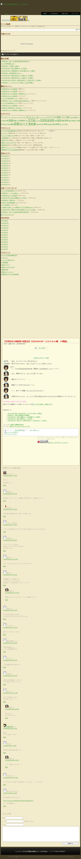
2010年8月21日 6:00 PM (12, 709)
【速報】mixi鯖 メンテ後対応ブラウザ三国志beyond (17, 207)
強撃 (56, 120)
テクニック (32, 117)
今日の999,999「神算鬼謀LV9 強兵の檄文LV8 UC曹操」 (19, 71)
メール (4, 821)
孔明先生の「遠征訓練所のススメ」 (12, 73)
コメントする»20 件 (12, 432)
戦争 (59, 120)
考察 (45, 124)
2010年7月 (5, 170)
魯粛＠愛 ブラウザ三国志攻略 (10, 150)
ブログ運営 (65, 117)
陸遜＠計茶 (10, 726)
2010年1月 (5, 184)
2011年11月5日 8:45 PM (10, 793)
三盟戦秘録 (5, 138)
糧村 (42, 124)
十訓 (18, 120)
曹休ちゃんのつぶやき (8, 142)
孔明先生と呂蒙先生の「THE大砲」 (12, 108)
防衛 (57, 124)
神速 (37, 124)
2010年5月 (5, 175)
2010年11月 (5, 161)
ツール (23, 117)
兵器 (6, 120)
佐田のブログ (5, 140)
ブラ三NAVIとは (54, 13)
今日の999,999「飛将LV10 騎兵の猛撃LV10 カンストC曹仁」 (19, 209)
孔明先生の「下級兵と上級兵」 (11, 66)
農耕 (51, 124)
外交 (26, 120)
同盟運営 (22, 120)
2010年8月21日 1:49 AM (12, 593)
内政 (11, 120)
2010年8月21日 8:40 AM (10, 643)
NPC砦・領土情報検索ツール (10, 202)
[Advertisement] (57, 18)
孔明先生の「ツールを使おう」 (11, 193)
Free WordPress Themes (31, 856)
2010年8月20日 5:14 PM (10, 475)
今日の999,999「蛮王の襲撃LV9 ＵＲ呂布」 (15, 68)
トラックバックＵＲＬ (10, 434)
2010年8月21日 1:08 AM (10, 574)
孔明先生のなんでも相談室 (9, 89)
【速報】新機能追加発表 (16, 424)
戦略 (63, 120)
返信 (4, 485)
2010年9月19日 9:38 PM (12, 760)
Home (45, 13)
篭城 (40, 124)
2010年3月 (5, 180)
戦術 (66, 120)
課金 (48, 124)
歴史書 (32, 124)
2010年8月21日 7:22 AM (10, 627)
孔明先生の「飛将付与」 (9, 200)
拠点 (70, 120)
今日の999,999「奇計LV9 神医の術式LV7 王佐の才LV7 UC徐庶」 (22, 80)
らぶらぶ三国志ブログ (8, 135)
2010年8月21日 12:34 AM (10, 559)
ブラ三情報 (56, 117)
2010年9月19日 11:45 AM (10, 777)
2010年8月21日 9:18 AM (10, 660)
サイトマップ (75, 13)
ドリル (45, 117)
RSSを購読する (14, 54)
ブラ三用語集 (5, 205)
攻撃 (4, 124)
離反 (66, 124)
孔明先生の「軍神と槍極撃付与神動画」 (18, 415)
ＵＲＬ (4, 824)
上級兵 (72, 117)
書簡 (9, 124)
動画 (15, 120)
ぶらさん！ (5, 133)
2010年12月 (5, 158)
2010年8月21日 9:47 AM (10, 675)
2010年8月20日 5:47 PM (10, 494)
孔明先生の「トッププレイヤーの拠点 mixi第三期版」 (18, 82)
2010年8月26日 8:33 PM (10, 728)
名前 (3, 818)
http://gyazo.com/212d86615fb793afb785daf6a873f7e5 (18, 800)
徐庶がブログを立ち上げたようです (19, 426)
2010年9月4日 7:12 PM (9, 745)
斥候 (6, 124)
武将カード (21, 123)
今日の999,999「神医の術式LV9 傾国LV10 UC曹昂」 (18, 75)
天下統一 (32, 120)
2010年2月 (5, 182)
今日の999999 (19, 430)
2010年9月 (5, 165)
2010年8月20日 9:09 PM (10, 540)
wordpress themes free (47, 856)
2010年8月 (5, 168)
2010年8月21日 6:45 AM (10, 610)
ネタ (49, 117)
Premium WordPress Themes (64, 856)
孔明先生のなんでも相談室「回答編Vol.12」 (14, 93)
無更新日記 (5, 145)
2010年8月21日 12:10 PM (10, 693)
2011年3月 (5, 156)
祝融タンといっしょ (7, 147)
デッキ (40, 117)
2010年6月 (5, 172)
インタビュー (14, 117)
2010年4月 (5, 177)
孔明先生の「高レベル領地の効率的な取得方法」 (16, 61)
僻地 (4, 120)
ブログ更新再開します (8, 63)
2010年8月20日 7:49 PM (10, 524)
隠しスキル (62, 124)
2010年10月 (5, 163)
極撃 (11, 124)
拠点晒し (74, 120)
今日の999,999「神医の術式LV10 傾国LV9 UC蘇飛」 (18, 78)
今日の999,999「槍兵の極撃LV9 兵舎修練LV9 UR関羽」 (24, 417)
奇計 (39, 120)
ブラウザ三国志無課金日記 (9, 131)
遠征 (54, 124)
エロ (19, 117)
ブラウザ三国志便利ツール (9, 98)
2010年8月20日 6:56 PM (10, 509)
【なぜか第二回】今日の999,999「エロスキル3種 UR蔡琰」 (24, 413)
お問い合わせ (65, 13)
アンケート (5, 117)
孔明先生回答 (47, 120)
